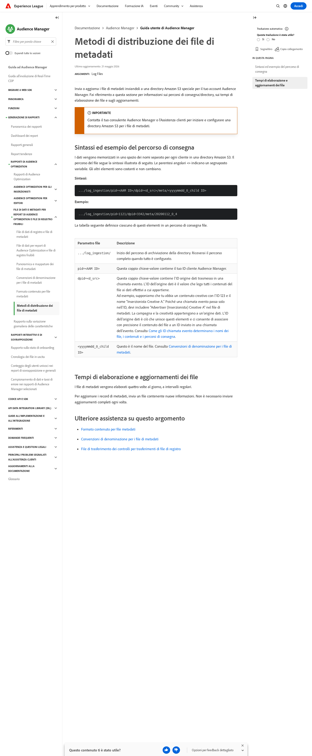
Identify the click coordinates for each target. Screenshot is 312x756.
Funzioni (13, 108)
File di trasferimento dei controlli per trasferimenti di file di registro (131, 449)
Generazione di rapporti (24, 117)
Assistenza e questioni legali (27, 447)
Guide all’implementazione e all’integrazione (26, 418)
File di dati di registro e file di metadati (34, 234)
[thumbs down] (176, 750)
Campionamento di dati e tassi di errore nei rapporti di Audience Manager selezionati (32, 384)
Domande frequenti (21, 437)
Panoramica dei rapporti (26, 126)
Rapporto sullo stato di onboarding (32, 348)
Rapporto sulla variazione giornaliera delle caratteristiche (33, 323)
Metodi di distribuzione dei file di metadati (35, 308)
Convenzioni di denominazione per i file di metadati (120, 439)
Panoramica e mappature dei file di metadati (35, 266)
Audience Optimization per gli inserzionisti (33, 189)
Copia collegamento (291, 49)
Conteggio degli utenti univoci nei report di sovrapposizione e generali (33, 368)
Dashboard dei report (24, 136)
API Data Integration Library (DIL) (29, 408)
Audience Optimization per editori (30, 201)
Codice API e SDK (18, 399)
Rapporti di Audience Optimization (24, 164)
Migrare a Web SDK (20, 90)
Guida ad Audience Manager (27, 67)
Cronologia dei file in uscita (28, 357)
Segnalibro (266, 49)
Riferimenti (15, 428)
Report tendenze (21, 154)
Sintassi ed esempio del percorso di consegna (277, 69)
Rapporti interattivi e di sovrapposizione (26, 337)
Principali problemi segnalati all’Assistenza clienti (27, 457)
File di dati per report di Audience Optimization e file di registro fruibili (36, 250)
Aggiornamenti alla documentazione (21, 469)
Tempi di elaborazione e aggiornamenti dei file (271, 82)
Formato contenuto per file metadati (108, 429)
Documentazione (87, 28)
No (273, 39)
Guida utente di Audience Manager (167, 28)
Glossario (14, 479)
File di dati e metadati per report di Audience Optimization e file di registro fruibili (33, 217)
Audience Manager (120, 28)
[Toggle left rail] (57, 18)
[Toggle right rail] (255, 18)
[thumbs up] (166, 750)
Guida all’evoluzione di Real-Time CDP (29, 78)
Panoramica (16, 99)
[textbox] (30, 41)
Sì (263, 39)
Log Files (97, 74)
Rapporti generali (22, 145)
